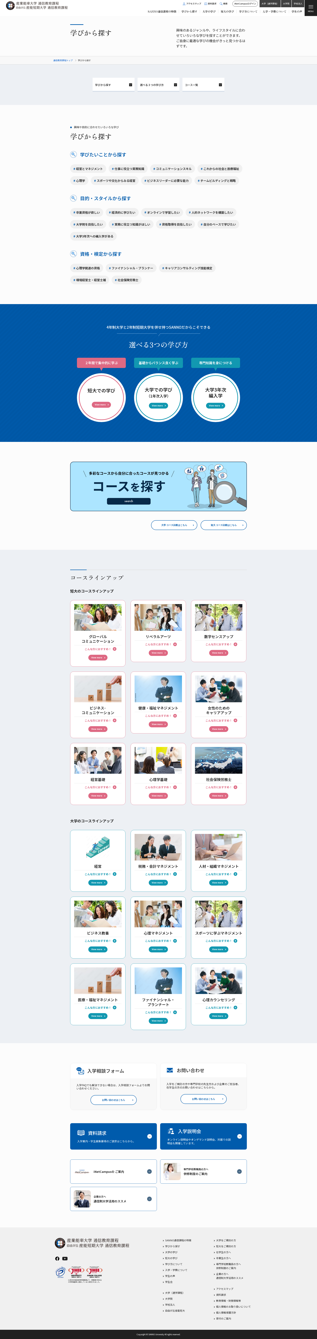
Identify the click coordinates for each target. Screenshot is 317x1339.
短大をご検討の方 (226, 1246)
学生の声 (170, 1276)
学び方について (173, 1264)
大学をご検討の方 (226, 1240)
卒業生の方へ (223, 1258)
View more (96, 657)
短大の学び (171, 1258)
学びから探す (103, 85)
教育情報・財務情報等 (228, 1300)
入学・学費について (176, 1270)
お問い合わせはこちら (113, 1100)
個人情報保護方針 (226, 1312)
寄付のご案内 (223, 1318)
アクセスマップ (224, 1288)
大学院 (286, 3)
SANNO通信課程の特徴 (178, 1240)
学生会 (169, 1282)
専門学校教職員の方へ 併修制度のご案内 (228, 1266)
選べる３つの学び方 (152, 85)
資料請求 (221, 1294)
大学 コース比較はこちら (174, 525)
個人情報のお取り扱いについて (233, 1306)
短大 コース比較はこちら (224, 525)
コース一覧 (191, 85)
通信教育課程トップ (63, 60)
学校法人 (298, 3)
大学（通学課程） (270, 3)
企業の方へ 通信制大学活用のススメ (229, 1276)
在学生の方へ (223, 1252)
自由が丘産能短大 (175, 1310)
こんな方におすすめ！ (98, 649)
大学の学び (171, 1252)
